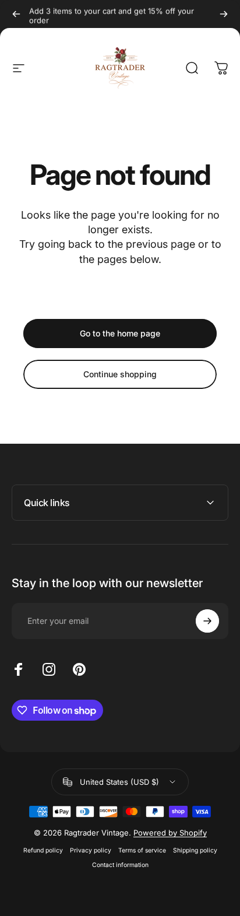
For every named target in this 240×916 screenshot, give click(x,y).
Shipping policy (195, 850)
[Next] (224, 14)
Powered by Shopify (170, 832)
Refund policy (43, 850)
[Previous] (16, 14)
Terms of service (142, 850)
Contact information (120, 865)
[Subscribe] (207, 621)
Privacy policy (90, 850)
